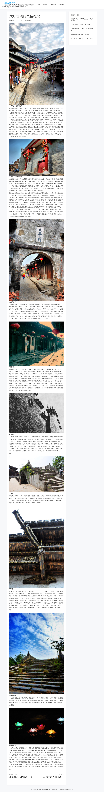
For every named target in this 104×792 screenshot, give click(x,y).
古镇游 (12, 20)
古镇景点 (45, 4)
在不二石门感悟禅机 (53, 777)
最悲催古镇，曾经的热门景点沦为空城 (82, 38)
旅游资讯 (53, 4)
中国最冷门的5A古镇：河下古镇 (80, 34)
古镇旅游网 (8, 2)
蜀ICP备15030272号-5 (66, 790)
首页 (39, 4)
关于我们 (61, 4)
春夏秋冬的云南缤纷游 (20, 777)
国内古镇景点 (28, 20)
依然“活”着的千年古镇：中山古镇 (80, 25)
